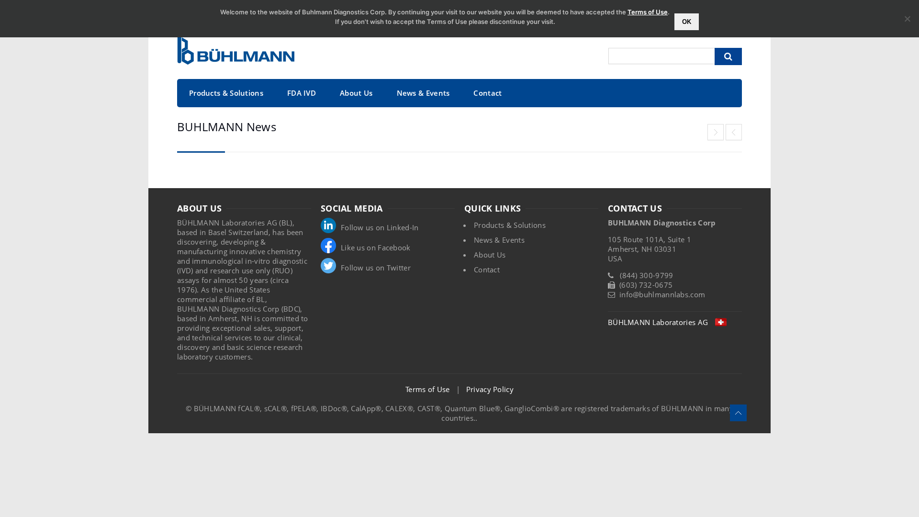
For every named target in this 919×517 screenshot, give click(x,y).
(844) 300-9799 (646, 275)
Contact (487, 93)
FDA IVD (301, 93)
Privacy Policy (490, 389)
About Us (356, 93)
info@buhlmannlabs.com (662, 294)
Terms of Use (427, 389)
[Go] (728, 56)
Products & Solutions (226, 93)
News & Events (423, 93)
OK (686, 21)
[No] (907, 18)
